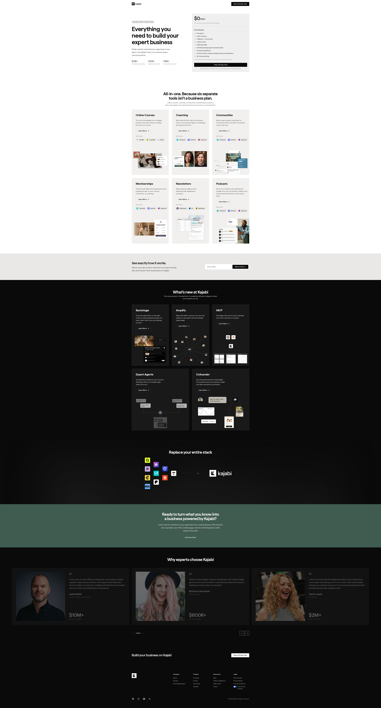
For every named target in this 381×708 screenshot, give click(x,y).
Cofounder (196, 683)
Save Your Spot (190, 537)
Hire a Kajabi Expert (179, 683)
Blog (214, 678)
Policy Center (237, 678)
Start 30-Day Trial (220, 65)
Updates (196, 686)
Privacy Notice (238, 681)
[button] (242, 633)
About (175, 678)
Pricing (195, 681)
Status (215, 686)
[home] (136, 3)
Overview (196, 678)
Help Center (217, 683)
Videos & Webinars (219, 681)
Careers (175, 681)
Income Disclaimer (239, 683)
